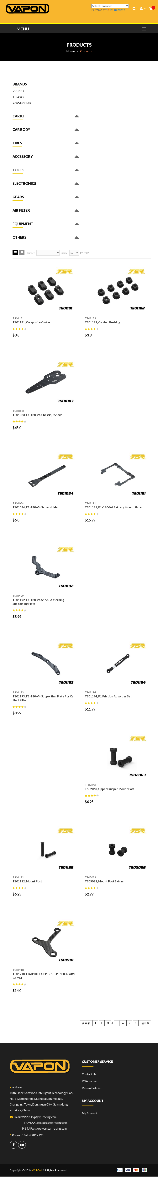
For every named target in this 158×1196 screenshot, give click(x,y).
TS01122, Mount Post (27, 881)
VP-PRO (18, 91)
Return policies (92, 1088)
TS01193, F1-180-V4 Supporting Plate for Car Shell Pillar (44, 698)
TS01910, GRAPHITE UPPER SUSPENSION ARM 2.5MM (44, 975)
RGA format (90, 1081)
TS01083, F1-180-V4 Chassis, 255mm (37, 415)
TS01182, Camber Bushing (102, 322)
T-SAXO (18, 97)
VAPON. (37, 1170)
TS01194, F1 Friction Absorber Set (108, 696)
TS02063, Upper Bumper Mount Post (109, 789)
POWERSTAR (22, 103)
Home (70, 51)
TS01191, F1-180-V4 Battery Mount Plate (113, 507)
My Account (89, 1113)
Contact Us (89, 1074)
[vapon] (27, 8)
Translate (119, 9)
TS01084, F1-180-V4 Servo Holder (36, 507)
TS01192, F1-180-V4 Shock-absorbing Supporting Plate (38, 601)
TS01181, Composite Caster (31, 322)
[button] (19, 117)
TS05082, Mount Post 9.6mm (104, 881)
